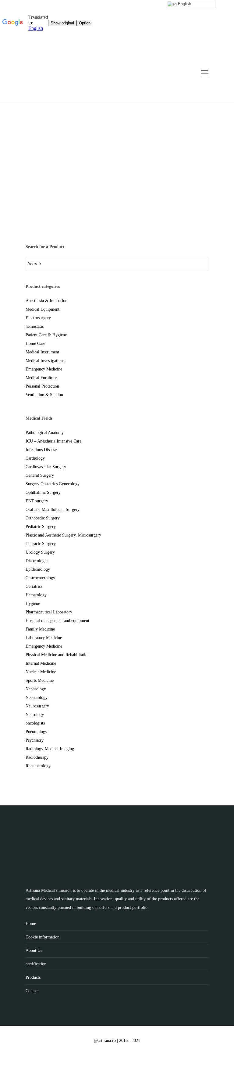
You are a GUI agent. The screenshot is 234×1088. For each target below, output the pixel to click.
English (184, 4)
